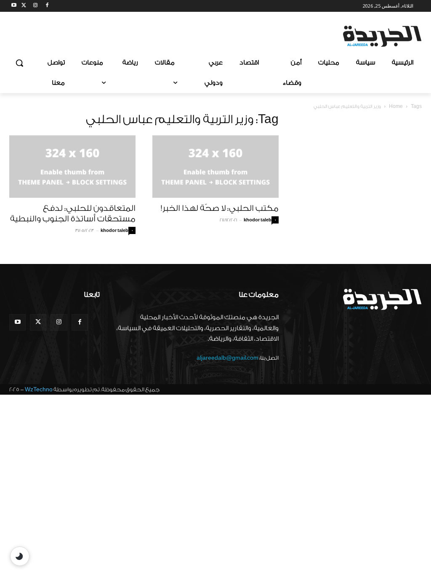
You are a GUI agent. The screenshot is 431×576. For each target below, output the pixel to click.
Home (396, 106)
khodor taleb (114, 230)
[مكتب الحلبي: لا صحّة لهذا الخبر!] (215, 166)
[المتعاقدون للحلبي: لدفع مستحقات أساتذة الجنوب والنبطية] (72, 166)
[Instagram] (35, 6)
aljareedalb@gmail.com (227, 358)
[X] (24, 6)
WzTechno (39, 389)
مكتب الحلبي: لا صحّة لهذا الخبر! (220, 208)
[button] (19, 63)
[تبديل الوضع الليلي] (19, 556)
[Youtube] (14, 6)
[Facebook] (47, 6)
